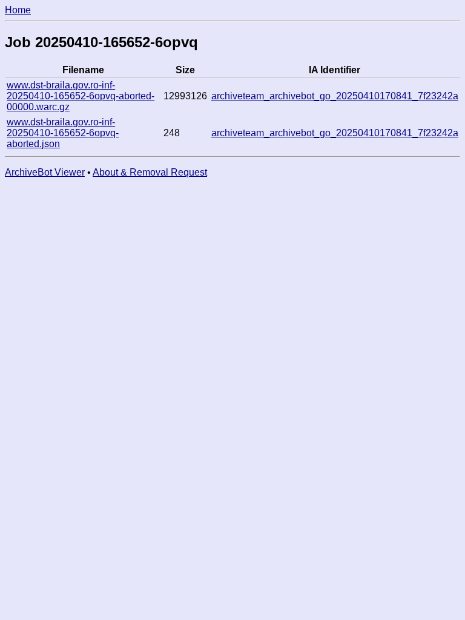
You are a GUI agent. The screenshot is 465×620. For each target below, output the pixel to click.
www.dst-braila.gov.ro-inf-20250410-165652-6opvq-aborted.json (63, 133)
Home (18, 10)
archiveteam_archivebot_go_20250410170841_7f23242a (334, 96)
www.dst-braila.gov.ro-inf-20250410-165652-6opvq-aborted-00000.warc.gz (80, 96)
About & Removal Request (150, 172)
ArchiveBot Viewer (45, 172)
